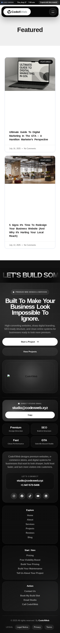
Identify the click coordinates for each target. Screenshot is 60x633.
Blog (30, 537)
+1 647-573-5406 (30, 485)
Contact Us (30, 591)
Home (30, 515)
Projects (30, 528)
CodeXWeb (43, 620)
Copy (30, 415)
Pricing (30, 555)
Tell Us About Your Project (30, 573)
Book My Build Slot (30, 595)
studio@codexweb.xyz (30, 408)
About (30, 519)
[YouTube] (38, 496)
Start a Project (28, 342)
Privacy (37, 627)
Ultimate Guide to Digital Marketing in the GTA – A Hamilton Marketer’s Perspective (28, 136)
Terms (49, 627)
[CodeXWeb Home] (17, 11)
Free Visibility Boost (30, 560)
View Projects (30, 351)
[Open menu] (53, 11)
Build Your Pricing (30, 564)
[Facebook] (22, 496)
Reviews (30, 533)
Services (30, 524)
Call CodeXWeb (30, 604)
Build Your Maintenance (30, 568)
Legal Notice (22, 627)
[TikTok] (30, 496)
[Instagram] (14, 496)
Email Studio (30, 600)
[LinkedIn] (46, 496)
